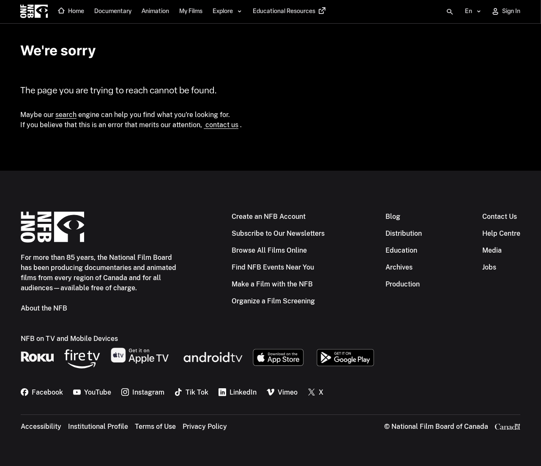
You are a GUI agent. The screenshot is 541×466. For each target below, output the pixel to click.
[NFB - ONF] (34, 12)
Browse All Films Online (269, 250)
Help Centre (501, 233)
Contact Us (499, 217)
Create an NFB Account (269, 217)
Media (492, 250)
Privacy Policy (205, 426)
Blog (392, 217)
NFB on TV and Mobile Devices (69, 339)
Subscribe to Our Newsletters (278, 233)
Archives (399, 267)
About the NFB (44, 308)
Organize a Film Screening (273, 301)
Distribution (403, 233)
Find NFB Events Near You (273, 267)
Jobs (489, 267)
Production (402, 284)
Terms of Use (155, 426)
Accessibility (41, 426)
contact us (221, 125)
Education (401, 250)
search (66, 115)
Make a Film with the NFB (272, 284)
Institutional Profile (98, 426)
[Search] (450, 12)
